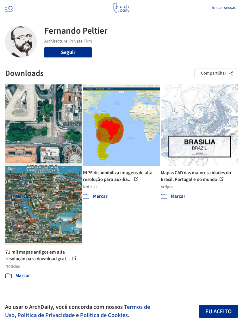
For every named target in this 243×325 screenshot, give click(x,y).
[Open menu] (8, 7)
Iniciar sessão (224, 7)
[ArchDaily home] (121, 8)
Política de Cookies (104, 315)
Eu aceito (218, 311)
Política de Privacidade (46, 315)
